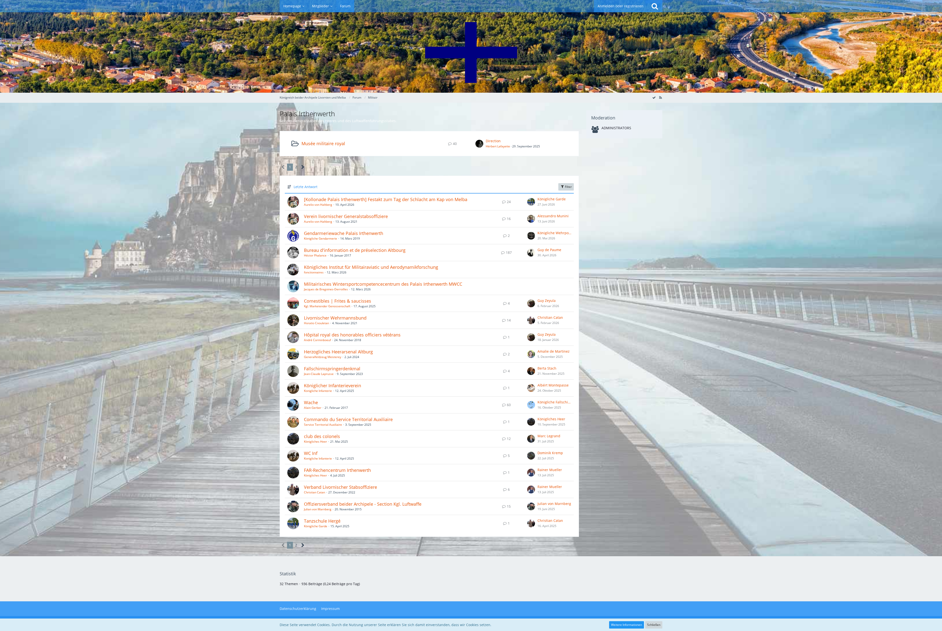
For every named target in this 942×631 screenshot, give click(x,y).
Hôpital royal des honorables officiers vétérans (352, 335)
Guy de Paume (549, 249)
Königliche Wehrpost (554, 233)
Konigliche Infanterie (318, 391)
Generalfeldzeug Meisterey (322, 357)
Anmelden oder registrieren (620, 6)
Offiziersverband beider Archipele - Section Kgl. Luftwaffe (362, 504)
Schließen (653, 625)
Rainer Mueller (549, 469)
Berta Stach (546, 368)
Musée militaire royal (323, 143)
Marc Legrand (548, 436)
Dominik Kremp (550, 453)
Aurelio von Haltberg (318, 205)
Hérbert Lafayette (498, 146)
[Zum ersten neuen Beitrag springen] (479, 144)
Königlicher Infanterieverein (332, 385)
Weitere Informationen (626, 625)
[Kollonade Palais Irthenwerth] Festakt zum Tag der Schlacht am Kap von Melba (385, 199)
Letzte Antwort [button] (305, 186)
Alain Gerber (312, 408)
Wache (311, 402)
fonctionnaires (314, 272)
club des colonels (322, 436)
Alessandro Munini (553, 216)
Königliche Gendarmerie (320, 238)
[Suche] (654, 6)
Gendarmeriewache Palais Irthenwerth (343, 233)
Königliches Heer (551, 419)
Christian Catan (550, 317)
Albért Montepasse (553, 385)
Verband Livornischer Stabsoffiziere (340, 487)
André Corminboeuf (317, 340)
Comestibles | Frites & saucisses (337, 301)
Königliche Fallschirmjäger (554, 402)
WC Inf (310, 453)
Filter (568, 187)
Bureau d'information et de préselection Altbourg (355, 250)
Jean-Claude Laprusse (319, 374)
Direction (493, 141)
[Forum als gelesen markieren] (654, 97)
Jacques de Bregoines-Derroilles (326, 289)
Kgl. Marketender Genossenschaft (327, 306)
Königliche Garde (551, 199)
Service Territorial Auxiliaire (323, 425)
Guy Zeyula (546, 300)
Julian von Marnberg (317, 509)
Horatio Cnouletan (316, 323)
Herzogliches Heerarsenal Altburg (338, 352)
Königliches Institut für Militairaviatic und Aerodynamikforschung (371, 267)
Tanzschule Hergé (322, 521)
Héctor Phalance (315, 255)
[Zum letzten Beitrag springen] (531, 202)
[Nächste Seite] (302, 167)
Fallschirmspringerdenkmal (332, 369)
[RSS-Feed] (660, 97)
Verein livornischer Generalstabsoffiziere (346, 216)
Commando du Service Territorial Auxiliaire (348, 419)
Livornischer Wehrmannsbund (335, 318)
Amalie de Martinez (553, 351)
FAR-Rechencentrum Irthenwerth (337, 470)
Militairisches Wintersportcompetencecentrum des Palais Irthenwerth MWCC (383, 284)
